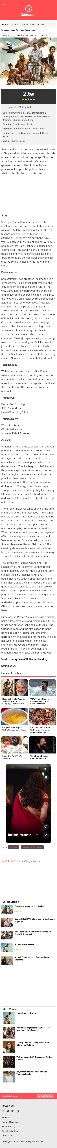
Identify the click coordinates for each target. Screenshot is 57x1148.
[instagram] (12, 1111)
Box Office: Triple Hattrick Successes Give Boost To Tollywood (33, 1029)
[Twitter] (8, 1111)
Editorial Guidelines (11, 1122)
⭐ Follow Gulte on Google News (20, 861)
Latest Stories (11, 901)
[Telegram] (18, 1111)
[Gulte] (28, 10)
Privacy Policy (8, 1126)
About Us (6, 1117)
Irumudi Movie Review (26, 1013)
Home (7, 24)
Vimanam (13, 847)
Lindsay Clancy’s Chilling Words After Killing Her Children (32, 1043)
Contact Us (7, 1135)
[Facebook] (3, 1111)
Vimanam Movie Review (32, 847)
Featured (16, 24)
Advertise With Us (10, 1131)
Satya (11, 35)
